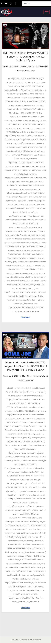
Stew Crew (26, 66)
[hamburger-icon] (47, 12)
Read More (25, 317)
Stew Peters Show (26, 380)
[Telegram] (7, 4)
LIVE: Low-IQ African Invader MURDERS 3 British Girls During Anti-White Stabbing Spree (25, 56)
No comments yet (40, 66)
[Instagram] (12, 4)
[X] (3, 4)
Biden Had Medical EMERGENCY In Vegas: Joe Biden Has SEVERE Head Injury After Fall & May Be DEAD (25, 366)
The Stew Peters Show (26, 71)
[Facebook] (16, 4)
